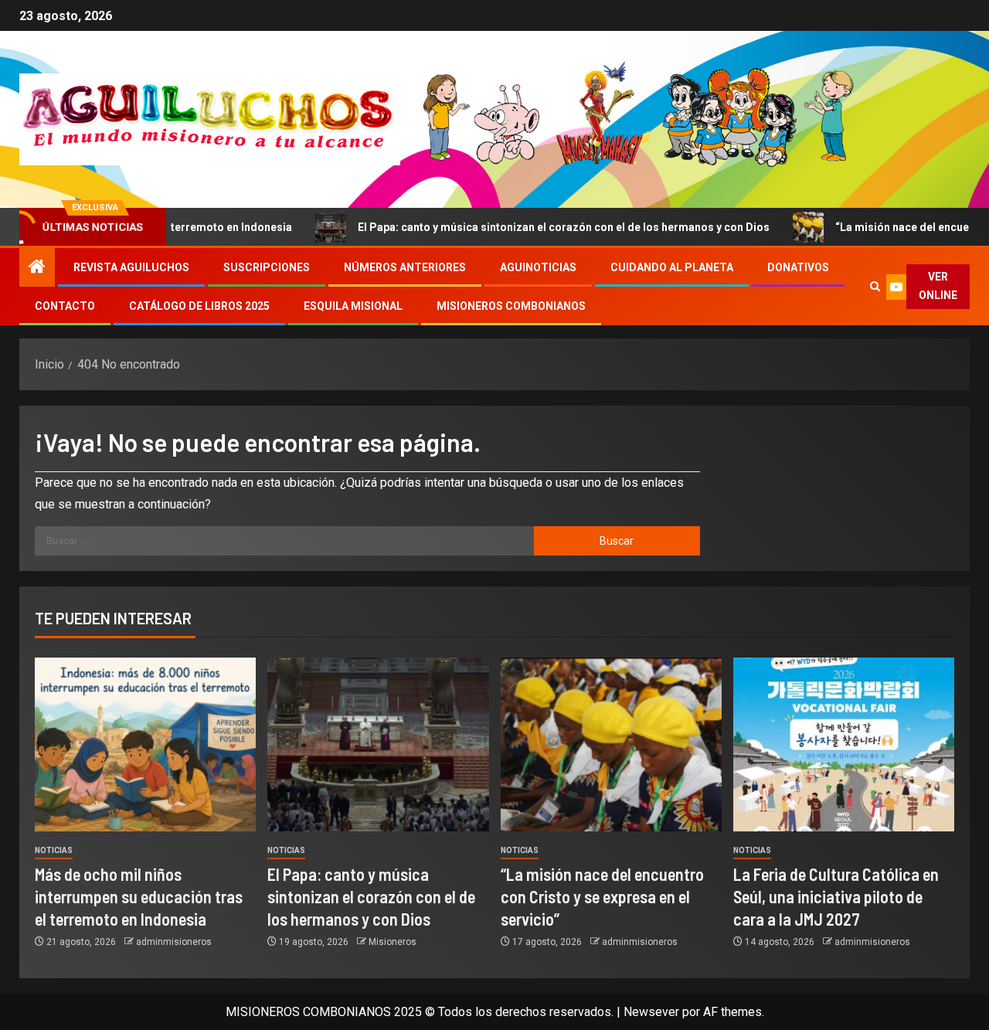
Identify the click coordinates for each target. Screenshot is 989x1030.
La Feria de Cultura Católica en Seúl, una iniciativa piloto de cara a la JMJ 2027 (836, 897)
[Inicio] (37, 268)
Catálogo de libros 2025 (199, 306)
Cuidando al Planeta (671, 267)
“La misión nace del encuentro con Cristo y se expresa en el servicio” (602, 897)
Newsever (651, 1012)
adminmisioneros (174, 942)
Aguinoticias (538, 267)
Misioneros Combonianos (511, 306)
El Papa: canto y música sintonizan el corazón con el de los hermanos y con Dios (521, 227)
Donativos (798, 267)
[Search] (874, 286)
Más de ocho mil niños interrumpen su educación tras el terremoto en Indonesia (139, 897)
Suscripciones (266, 267)
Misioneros (392, 942)
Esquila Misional (353, 306)
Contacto (65, 306)
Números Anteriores (405, 267)
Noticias (54, 850)
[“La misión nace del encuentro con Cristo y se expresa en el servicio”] (611, 744)
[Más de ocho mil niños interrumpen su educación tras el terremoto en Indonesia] (145, 744)
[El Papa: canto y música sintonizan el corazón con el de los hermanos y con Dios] (377, 744)
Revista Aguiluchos (131, 267)
